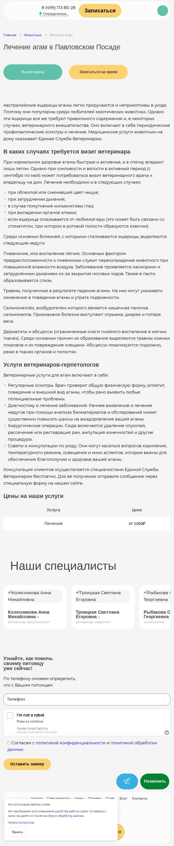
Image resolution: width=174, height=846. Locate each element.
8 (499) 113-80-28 (58, 7)
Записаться (100, 10)
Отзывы (94, 798)
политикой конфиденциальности (71, 742)
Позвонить (155, 781)
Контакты (140, 798)
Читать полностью (21, 822)
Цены (79, 798)
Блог (123, 798)
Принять (17, 832)
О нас (110, 798)
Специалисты (58, 798)
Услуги (37, 798)
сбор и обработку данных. (65, 815)
